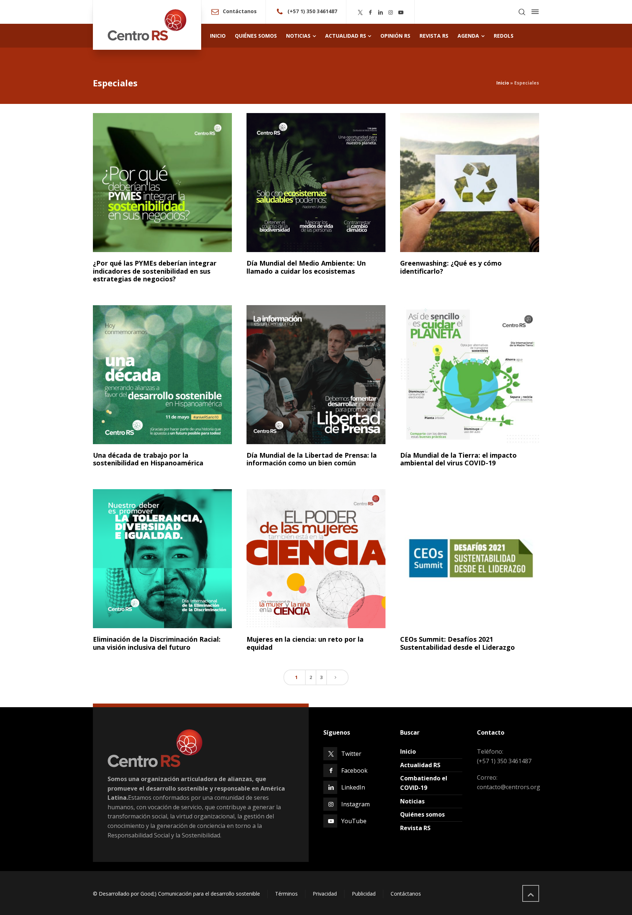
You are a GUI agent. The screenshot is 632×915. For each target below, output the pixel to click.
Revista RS (415, 828)
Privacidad (325, 893)
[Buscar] (522, 12)
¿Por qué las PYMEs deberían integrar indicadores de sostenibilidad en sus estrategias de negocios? (155, 271)
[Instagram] (390, 12)
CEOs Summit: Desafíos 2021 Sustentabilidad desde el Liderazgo (457, 643)
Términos (286, 893)
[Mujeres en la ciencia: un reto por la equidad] (316, 558)
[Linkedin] (380, 12)
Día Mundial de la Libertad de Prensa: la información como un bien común (312, 459)
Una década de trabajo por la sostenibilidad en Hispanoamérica (148, 459)
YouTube (353, 821)
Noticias (412, 801)
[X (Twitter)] (360, 12)
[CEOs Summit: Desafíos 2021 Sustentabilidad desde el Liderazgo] (469, 558)
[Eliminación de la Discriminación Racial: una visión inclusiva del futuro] (162, 558)
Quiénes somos (422, 814)
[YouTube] (401, 12)
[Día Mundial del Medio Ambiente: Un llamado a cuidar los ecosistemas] (316, 182)
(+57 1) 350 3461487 (312, 11)
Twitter (351, 754)
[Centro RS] (147, 25)
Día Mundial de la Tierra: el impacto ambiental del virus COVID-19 (458, 459)
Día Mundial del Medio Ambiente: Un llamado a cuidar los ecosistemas (306, 267)
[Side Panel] (533, 12)
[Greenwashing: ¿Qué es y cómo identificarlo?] (469, 182)
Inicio (502, 83)
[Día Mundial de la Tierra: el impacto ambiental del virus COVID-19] (469, 374)
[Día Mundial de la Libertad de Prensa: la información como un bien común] (316, 374)
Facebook (354, 770)
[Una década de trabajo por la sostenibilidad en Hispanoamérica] (162, 374)
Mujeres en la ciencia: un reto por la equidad (305, 643)
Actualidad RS (420, 765)
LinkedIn (353, 787)
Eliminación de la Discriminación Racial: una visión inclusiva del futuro (157, 643)
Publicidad (364, 893)
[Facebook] (370, 12)
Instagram (355, 804)
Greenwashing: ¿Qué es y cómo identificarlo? (451, 267)
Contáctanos (240, 11)
